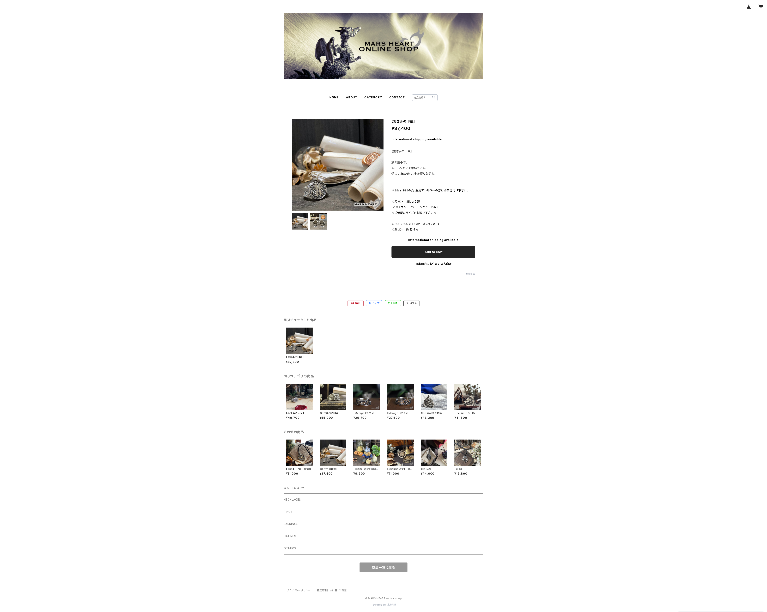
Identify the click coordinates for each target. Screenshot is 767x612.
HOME (334, 97)
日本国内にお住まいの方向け (433, 263)
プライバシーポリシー (298, 590)
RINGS (288, 511)
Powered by (379, 604)
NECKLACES (292, 499)
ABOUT (351, 97)
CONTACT (397, 97)
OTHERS (290, 548)
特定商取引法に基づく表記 (332, 590)
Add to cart (433, 252)
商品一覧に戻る (383, 567)
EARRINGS (291, 524)
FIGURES (290, 536)
